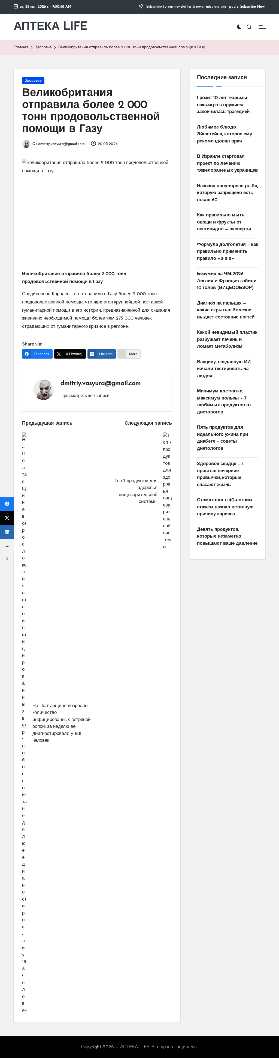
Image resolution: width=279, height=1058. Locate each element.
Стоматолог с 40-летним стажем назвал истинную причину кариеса (225, 507)
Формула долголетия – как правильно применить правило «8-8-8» (227, 251)
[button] (85, 395)
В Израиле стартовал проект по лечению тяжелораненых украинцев (227, 163)
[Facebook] (7, 504)
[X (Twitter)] (7, 518)
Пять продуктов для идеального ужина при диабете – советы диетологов (222, 438)
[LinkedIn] (7, 532)
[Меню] (262, 27)
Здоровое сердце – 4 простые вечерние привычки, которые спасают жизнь (220, 474)
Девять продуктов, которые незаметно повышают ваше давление (227, 536)
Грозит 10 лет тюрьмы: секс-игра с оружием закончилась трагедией (223, 105)
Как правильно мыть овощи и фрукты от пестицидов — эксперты (224, 222)
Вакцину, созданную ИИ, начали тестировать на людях (224, 369)
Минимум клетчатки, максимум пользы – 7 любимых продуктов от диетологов (224, 402)
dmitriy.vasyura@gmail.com (100, 383)
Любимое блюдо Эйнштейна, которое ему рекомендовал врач (224, 134)
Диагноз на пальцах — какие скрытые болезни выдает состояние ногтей (225, 310)
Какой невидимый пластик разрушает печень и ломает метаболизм (227, 339)
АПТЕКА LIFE (50, 26)
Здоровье (33, 81)
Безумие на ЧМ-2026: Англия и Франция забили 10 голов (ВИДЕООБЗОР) (226, 281)
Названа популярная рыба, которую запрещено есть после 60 (227, 193)
